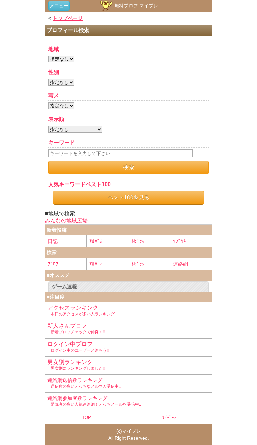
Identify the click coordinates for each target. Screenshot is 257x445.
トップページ (68, 18)
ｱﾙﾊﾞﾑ (96, 241)
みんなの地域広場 (66, 220)
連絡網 (180, 264)
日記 (53, 241)
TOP (86, 417)
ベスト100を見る (128, 197)
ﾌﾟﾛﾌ (53, 264)
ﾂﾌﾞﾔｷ (179, 241)
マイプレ (131, 431)
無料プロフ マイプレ (135, 5)
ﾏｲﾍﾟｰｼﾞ (170, 417)
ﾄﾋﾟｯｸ (138, 241)
